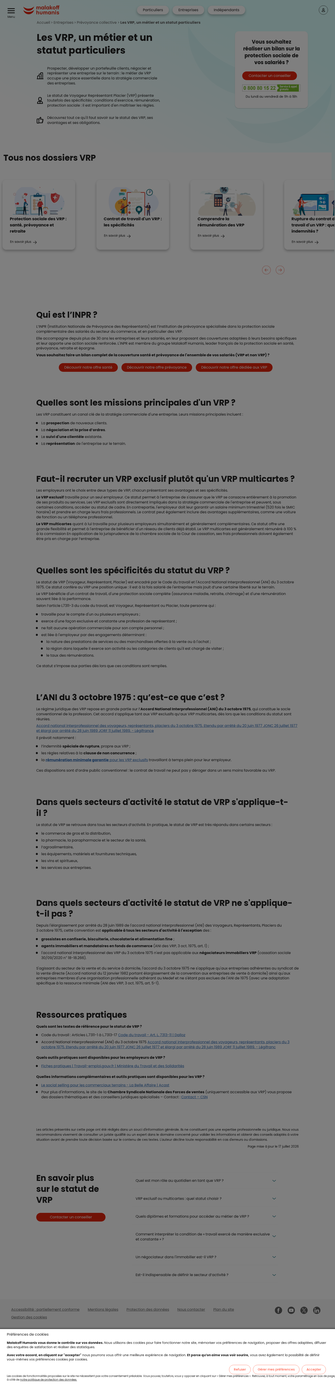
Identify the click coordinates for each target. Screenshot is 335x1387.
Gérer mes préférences (276, 1369)
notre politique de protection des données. (48, 1380)
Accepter (314, 1369)
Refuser (240, 1369)
